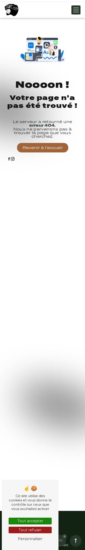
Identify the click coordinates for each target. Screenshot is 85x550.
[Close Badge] (64, 536)
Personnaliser (30, 539)
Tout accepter (30, 521)
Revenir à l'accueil (43, 147)
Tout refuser (30, 530)
